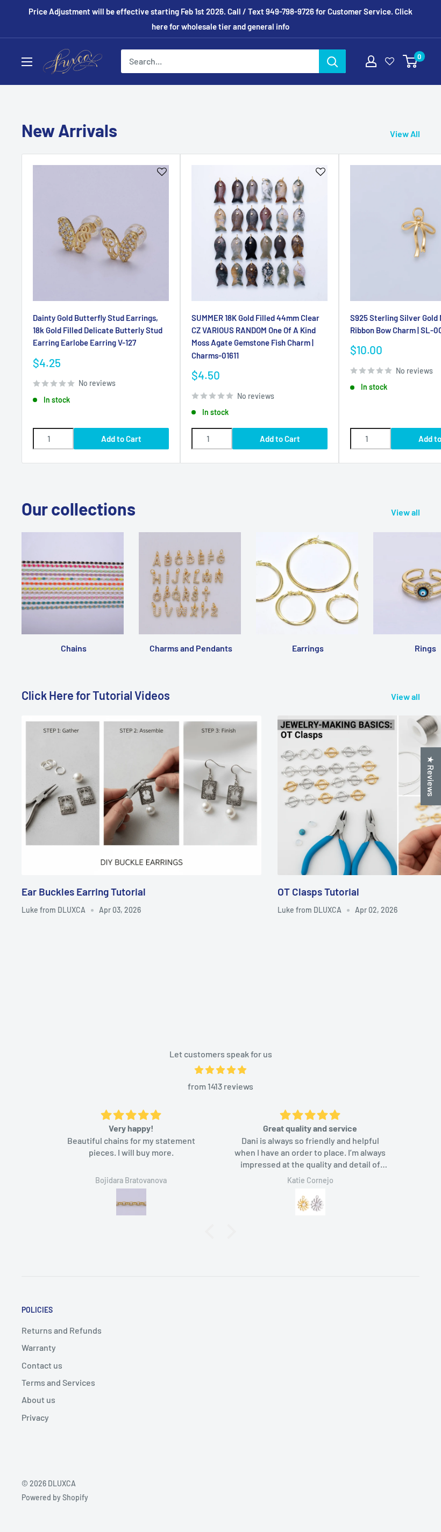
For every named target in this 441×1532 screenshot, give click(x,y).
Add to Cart (121, 438)
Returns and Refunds (62, 1330)
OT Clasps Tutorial (318, 891)
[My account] (371, 61)
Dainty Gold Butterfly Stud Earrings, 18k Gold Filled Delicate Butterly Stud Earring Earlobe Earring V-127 (97, 330)
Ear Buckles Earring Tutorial (84, 891)
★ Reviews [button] (431, 776)
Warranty (39, 1347)
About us (38, 1399)
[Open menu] (27, 62)
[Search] (332, 61)
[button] (212, 1231)
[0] (410, 61)
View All (406, 133)
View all (406, 512)
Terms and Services (58, 1382)
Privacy (35, 1417)
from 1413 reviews (220, 1086)
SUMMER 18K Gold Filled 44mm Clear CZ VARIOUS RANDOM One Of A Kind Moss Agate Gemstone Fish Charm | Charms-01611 (255, 336)
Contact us (42, 1365)
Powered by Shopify (55, 1497)
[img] (220, 1070)
